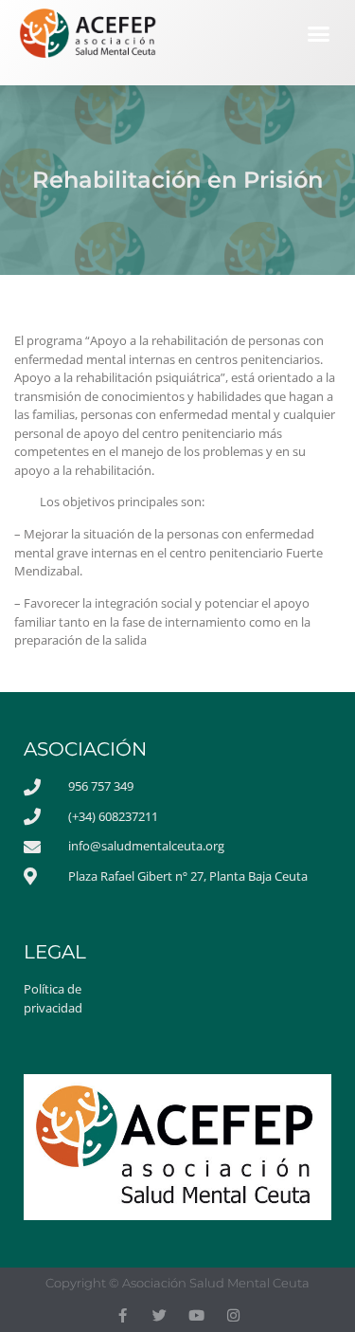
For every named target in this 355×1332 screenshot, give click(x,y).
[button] (319, 34)
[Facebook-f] (122, 1315)
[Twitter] (159, 1315)
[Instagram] (233, 1315)
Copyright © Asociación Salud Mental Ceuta (177, 1282)
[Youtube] (196, 1315)
